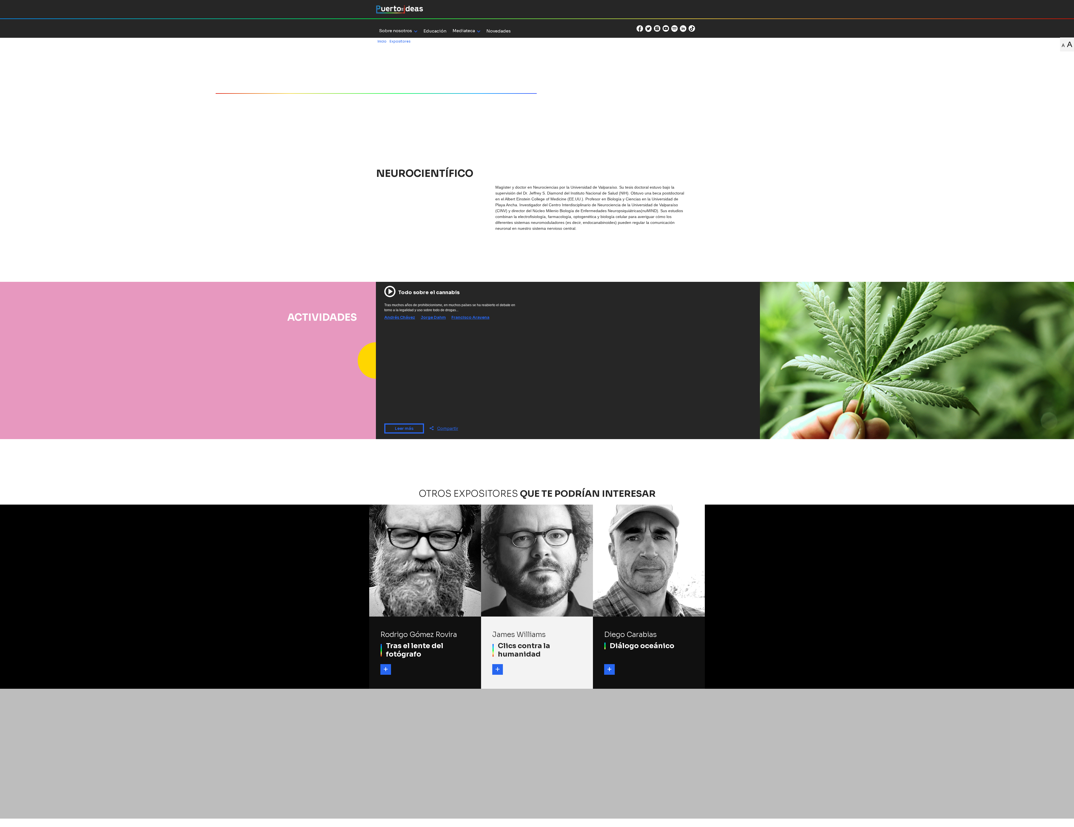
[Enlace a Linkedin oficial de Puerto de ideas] (683, 28)
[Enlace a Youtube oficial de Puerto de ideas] (666, 28)
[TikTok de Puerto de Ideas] (692, 28)
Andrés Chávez (399, 317)
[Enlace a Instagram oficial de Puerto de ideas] (657, 28)
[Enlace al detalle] (385, 669)
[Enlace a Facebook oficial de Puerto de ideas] (640, 28)
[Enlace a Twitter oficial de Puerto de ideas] (648, 28)
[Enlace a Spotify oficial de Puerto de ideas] (674, 28)
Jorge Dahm (433, 317)
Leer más (404, 428)
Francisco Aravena (470, 317)
